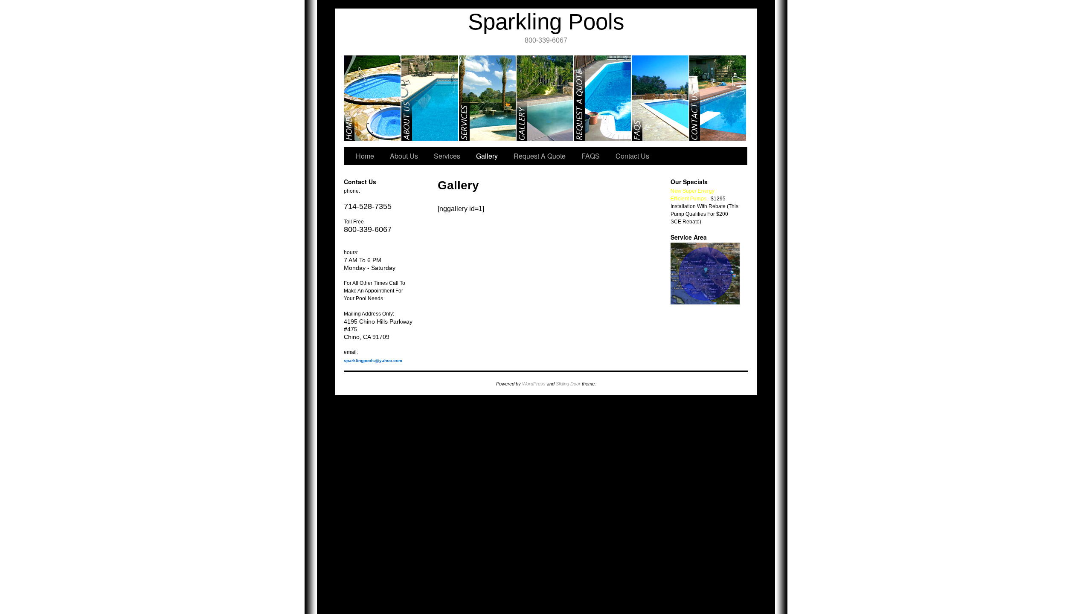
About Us (430, 98)
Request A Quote (603, 98)
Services (488, 98)
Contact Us (717, 98)
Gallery (545, 98)
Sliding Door (568, 383)
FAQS (660, 98)
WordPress (534, 383)
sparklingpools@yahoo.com (373, 360)
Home (372, 98)
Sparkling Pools (546, 21)
